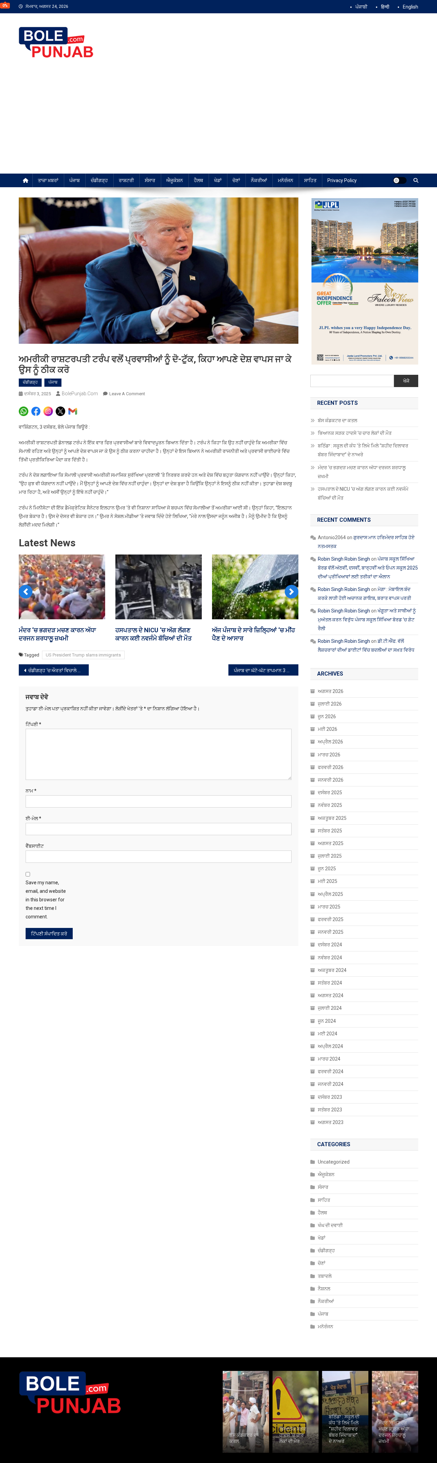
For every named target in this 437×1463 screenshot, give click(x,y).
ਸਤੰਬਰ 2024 (330, 983)
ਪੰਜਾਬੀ (361, 7)
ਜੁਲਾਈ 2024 (330, 1008)
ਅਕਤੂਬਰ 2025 (332, 818)
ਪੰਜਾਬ (74, 180)
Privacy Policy (342, 180)
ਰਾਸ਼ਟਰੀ (126, 180)
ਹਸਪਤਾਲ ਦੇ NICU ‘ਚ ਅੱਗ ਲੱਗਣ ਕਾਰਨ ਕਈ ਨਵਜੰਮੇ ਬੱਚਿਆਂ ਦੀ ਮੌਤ (363, 493)
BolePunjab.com (80, 393)
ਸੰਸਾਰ (150, 180)
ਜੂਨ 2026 (327, 716)
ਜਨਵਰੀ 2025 (330, 932)
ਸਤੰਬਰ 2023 (330, 1109)
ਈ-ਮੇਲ (33, 818)
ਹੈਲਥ (198, 180)
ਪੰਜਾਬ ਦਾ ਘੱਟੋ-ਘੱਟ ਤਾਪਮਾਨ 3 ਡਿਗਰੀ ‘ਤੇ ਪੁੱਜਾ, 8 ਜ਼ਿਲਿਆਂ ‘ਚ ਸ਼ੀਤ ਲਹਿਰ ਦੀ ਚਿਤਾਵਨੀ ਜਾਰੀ (266, 670)
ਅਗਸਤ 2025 (330, 843)
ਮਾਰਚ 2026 (329, 754)
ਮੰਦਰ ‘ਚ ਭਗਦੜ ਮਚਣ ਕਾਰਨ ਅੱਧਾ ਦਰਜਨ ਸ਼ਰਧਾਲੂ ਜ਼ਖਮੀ (362, 472)
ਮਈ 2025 (327, 881)
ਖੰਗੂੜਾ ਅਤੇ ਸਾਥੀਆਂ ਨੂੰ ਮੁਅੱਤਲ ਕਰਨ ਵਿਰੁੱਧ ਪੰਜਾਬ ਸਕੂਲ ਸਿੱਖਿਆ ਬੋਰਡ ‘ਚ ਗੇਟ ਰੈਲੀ (367, 619)
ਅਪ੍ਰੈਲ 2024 (330, 1046)
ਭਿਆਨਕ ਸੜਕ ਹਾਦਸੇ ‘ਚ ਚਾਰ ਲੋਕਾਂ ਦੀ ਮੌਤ (355, 433)
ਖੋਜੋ (406, 381)
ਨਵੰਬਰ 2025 (330, 805)
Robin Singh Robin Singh (344, 559)
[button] (25, 591)
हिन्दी (385, 7)
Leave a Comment (127, 393)
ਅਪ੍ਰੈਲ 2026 (330, 741)
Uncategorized (334, 1162)
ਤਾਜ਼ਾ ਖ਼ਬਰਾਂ (48, 180)
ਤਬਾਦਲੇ (325, 1276)
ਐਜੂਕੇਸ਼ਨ (174, 180)
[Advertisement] (218, 122)
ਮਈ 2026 (327, 729)
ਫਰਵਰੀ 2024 (330, 1071)
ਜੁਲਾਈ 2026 (330, 704)
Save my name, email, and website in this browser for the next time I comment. (46, 900)
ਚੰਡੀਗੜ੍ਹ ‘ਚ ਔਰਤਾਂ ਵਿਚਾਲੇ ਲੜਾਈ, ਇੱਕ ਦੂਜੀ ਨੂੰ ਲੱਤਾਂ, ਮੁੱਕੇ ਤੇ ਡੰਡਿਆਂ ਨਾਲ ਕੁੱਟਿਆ (58, 670)
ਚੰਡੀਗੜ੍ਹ (99, 180)
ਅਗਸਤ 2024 (330, 995)
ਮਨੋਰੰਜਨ (285, 180)
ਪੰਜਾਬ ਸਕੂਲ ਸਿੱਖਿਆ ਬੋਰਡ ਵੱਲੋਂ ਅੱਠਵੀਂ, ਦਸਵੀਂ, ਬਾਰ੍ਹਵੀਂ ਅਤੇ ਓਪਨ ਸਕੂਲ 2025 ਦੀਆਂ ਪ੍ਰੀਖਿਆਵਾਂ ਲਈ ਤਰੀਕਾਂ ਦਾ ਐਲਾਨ (368, 567)
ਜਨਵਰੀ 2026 (330, 780)
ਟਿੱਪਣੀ (33, 724)
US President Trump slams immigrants (83, 654)
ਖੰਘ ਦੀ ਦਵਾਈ (330, 1225)
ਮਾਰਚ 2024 (329, 1059)
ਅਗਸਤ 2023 (330, 1122)
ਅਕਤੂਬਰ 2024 (332, 970)
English (410, 7)
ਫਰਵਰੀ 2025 (330, 919)
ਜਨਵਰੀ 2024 (330, 1084)
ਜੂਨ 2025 (327, 868)
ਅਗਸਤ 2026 (330, 691)
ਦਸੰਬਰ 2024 (330, 944)
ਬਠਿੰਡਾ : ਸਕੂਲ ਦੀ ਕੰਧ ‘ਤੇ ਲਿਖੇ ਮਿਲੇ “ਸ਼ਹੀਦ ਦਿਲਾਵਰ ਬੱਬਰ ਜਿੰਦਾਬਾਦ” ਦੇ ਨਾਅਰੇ (363, 450)
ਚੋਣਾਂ (236, 180)
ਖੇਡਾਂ (218, 180)
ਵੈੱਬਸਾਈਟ (35, 846)
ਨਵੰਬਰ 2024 (330, 957)
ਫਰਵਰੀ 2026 (330, 767)
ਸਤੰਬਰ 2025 (330, 830)
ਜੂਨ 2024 (327, 1021)
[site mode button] (400, 180)
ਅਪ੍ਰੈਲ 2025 (330, 894)
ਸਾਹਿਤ (310, 180)
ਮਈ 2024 (327, 1033)
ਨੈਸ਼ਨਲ (324, 1288)
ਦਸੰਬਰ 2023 (330, 1097)
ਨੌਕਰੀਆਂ (259, 180)
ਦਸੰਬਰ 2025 (330, 792)
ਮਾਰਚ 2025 (329, 907)
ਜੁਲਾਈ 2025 (330, 856)
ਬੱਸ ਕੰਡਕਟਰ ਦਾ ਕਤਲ (337, 420)
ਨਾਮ (31, 791)
